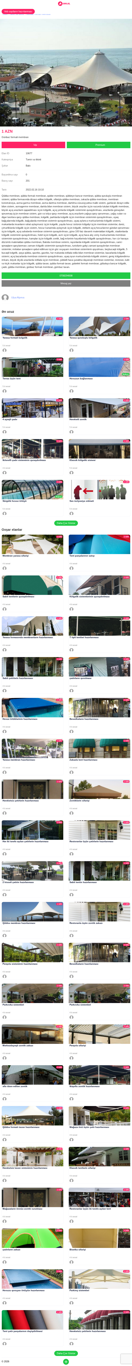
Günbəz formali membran (38, 14)
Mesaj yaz (66, 283)
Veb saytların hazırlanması (18, 11)
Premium (100, 144)
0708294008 (66, 275)
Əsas (5, 14)
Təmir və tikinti (16, 14)
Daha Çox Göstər (66, 523)
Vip (35, 144)
